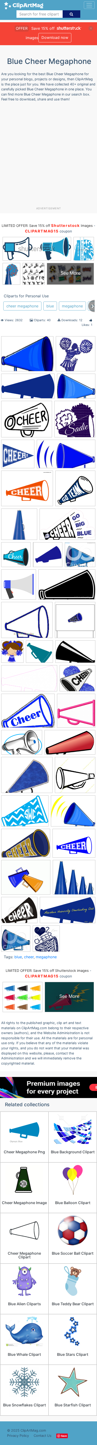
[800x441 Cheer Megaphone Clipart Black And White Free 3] (29, 680)
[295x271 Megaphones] (74, 879)
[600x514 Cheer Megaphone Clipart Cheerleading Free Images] (77, 680)
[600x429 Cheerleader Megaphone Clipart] (21, 744)
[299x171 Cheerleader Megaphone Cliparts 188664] (70, 744)
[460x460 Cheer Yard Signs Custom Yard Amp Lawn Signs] (75, 622)
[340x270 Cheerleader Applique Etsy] (26, 777)
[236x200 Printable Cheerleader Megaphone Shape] (19, 912)
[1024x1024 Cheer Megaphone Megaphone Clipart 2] (76, 713)
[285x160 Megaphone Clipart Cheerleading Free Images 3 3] (66, 456)
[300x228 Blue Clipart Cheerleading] (76, 388)
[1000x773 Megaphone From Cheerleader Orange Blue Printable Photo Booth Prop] (27, 490)
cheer (29, 957)
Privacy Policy (18, 1436)
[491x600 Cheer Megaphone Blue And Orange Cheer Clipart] (12, 654)
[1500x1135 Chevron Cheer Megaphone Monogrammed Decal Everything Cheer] (24, 813)
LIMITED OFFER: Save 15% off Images (47, 226)
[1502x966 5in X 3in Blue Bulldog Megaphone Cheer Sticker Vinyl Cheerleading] (67, 526)
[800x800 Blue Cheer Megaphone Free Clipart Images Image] (18, 587)
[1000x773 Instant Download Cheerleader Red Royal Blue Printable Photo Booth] (74, 845)
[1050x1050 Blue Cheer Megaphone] (15, 556)
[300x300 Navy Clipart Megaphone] (75, 490)
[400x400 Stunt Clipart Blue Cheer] (75, 355)
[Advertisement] (48, 156)
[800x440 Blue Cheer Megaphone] (27, 388)
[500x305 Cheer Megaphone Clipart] (67, 587)
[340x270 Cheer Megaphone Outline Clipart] (26, 622)
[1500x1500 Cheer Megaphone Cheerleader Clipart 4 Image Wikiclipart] (39, 654)
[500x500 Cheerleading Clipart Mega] (75, 777)
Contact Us (43, 1436)
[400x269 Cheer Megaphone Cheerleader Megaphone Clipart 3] (75, 654)
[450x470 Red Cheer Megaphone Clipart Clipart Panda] (15, 940)
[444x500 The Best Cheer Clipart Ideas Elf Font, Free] (46, 940)
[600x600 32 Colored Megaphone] (19, 526)
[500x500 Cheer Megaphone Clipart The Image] (75, 421)
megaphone (72, 306)
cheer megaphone (22, 306)
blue (50, 306)
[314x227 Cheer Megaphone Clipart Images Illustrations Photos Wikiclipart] (27, 713)
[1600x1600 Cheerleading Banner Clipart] (17, 456)
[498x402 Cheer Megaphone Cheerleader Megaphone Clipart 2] (26, 421)
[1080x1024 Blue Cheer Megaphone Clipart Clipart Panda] (80, 556)
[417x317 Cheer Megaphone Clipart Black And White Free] (27, 356)
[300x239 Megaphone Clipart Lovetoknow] (25, 879)
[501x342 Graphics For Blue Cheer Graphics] (25, 845)
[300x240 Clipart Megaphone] (73, 813)
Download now (54, 37)
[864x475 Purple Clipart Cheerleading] (67, 912)
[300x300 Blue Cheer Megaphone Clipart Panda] (47, 556)
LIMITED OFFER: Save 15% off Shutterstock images (47, 971)
